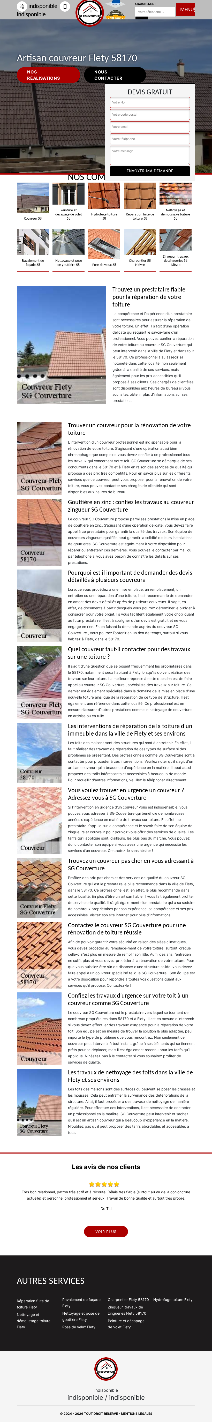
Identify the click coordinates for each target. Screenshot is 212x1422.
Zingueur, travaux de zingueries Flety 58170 (127, 1310)
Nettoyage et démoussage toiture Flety (33, 1320)
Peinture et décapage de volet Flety (126, 1324)
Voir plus (106, 1231)
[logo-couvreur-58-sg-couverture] (106, 1369)
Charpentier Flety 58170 (128, 1299)
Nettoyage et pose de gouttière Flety (81, 1316)
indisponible (42, 6)
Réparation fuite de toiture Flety (33, 1304)
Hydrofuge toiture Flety (173, 1299)
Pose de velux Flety (78, 1327)
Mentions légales (136, 1414)
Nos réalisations (43, 75)
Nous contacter (108, 75)
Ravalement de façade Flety (81, 1302)
